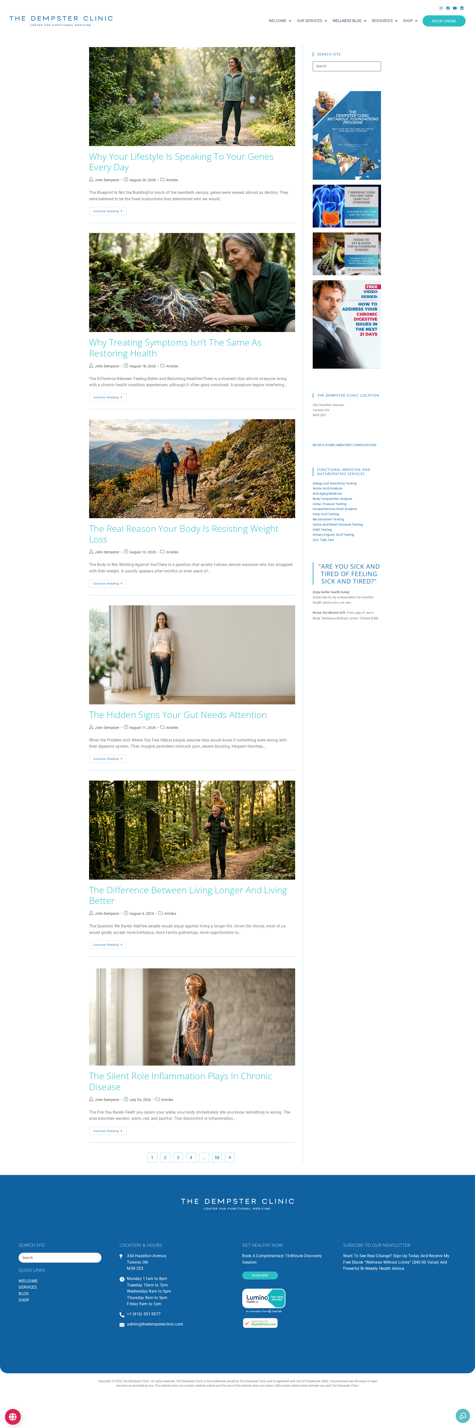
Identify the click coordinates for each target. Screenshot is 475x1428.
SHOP (408, 21)
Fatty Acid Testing (326, 514)
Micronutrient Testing (328, 519)
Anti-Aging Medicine (327, 493)
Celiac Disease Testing (330, 504)
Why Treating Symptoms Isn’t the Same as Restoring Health (175, 347)
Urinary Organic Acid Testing (333, 534)
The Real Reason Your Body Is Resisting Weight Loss (184, 533)
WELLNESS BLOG (346, 21)
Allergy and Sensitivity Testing (334, 483)
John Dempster (107, 180)
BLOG (24, 1293)
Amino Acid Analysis (328, 488)
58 (217, 1157)
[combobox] (60, 1258)
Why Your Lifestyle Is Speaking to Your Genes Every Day (181, 161)
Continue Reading (110, 210)
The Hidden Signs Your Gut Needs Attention (178, 715)
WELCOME (277, 21)
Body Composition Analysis (333, 499)
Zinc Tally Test (323, 540)
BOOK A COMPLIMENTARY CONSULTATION (344, 445)
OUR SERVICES (309, 21)
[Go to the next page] (230, 1158)
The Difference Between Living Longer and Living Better (188, 895)
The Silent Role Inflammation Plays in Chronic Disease (180, 1081)
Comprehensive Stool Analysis (335, 509)
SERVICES (28, 1287)
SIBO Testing (322, 530)
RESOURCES (382, 21)
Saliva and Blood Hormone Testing (338, 524)
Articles (172, 180)
